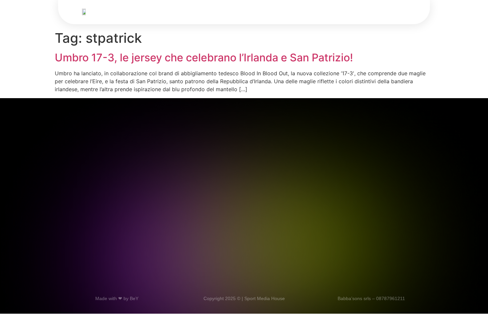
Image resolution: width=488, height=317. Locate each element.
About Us (189, 13)
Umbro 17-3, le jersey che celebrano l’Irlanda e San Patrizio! (204, 57)
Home (157, 13)
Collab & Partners (235, 13)
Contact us (321, 13)
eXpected (282, 13)
